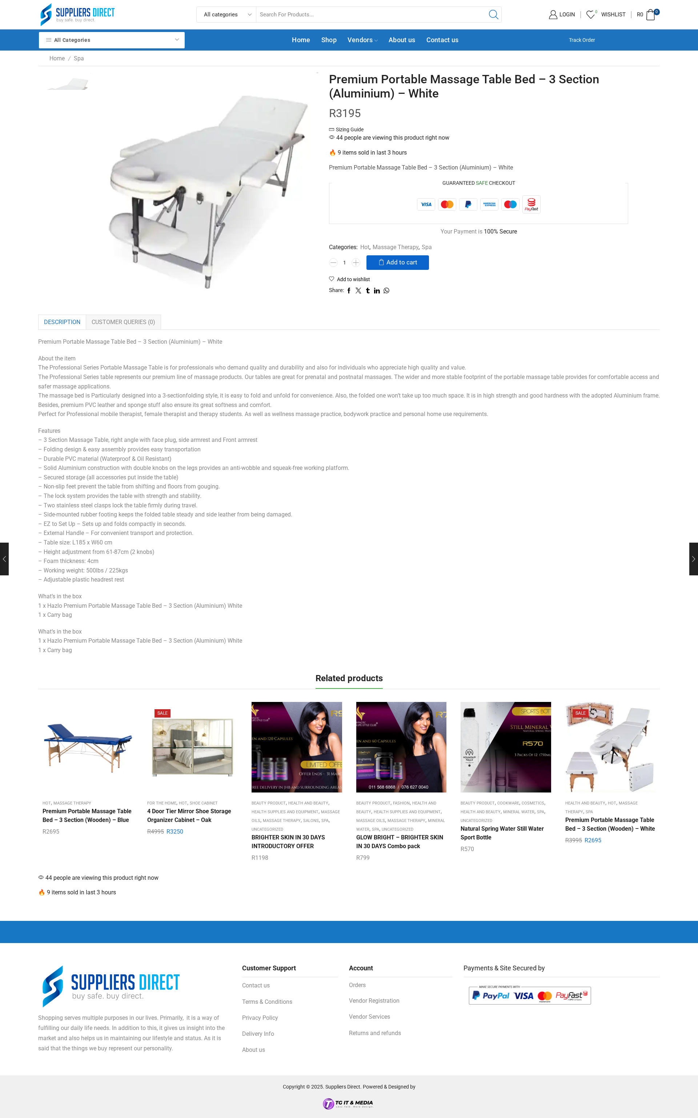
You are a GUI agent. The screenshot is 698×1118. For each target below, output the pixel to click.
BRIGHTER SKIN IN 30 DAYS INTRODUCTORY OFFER (288, 842)
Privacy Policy (260, 1017)
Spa (79, 58)
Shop (329, 40)
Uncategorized (267, 829)
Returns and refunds (375, 1033)
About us (402, 40)
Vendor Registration (374, 1000)
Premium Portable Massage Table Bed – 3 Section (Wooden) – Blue (87, 815)
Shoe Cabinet (204, 803)
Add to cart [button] (87, 749)
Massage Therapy (395, 247)
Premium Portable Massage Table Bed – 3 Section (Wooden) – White (610, 824)
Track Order (582, 40)
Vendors (360, 40)
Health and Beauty (308, 803)
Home (301, 40)
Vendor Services (369, 1016)
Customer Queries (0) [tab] (123, 322)
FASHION (401, 803)
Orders (357, 985)
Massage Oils (370, 820)
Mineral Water (518, 812)
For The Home (161, 803)
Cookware (508, 803)
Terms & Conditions (267, 1001)
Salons (311, 820)
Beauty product (269, 803)
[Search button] (493, 14)
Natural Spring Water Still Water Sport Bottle (502, 833)
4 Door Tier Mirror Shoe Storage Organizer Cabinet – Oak (189, 815)
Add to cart (401, 262)
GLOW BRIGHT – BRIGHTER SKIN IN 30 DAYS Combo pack (399, 842)
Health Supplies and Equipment (285, 812)
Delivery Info (258, 1033)
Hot (364, 247)
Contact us (442, 40)
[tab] (62, 322)
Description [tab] (62, 322)
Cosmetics (533, 803)
